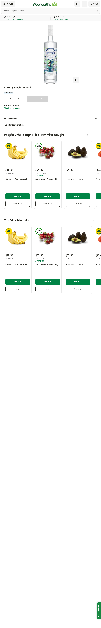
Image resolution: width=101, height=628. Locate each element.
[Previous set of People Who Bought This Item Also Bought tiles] (87, 135)
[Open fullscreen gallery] (76, 80)
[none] (84, 4)
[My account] (84, 4)
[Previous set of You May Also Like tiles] (87, 220)
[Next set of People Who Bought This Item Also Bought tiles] (93, 135)
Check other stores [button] (12, 108)
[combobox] (50, 11)
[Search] (97, 10)
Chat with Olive (99, 610)
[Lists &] (77, 4)
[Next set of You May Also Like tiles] (93, 220)
